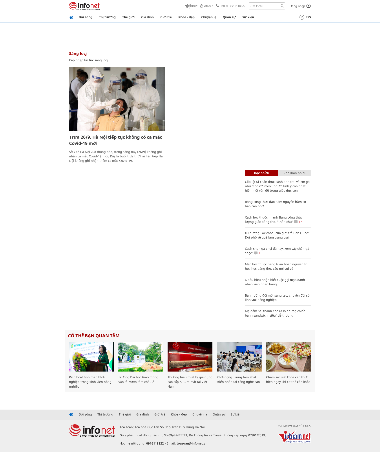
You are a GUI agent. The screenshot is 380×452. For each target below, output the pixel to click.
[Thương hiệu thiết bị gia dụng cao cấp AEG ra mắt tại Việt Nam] (190, 357)
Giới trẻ (166, 17)
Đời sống (85, 17)
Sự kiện (248, 17)
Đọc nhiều (261, 173)
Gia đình (147, 17)
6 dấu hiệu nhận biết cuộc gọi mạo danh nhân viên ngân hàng (275, 282)
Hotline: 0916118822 (232, 6)
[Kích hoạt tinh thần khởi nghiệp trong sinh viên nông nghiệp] (91, 357)
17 (300, 222)
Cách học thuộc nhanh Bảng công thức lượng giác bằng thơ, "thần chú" (273, 219)
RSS (308, 17)
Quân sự (229, 17)
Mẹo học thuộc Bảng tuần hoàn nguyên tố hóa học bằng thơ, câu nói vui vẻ (276, 266)
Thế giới (128, 17)
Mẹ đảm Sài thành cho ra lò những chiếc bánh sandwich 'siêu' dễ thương (275, 313)
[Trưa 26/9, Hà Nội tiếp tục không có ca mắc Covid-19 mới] (117, 99)
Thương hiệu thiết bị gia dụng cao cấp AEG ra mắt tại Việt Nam (190, 381)
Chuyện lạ (208, 17)
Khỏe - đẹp (186, 17)
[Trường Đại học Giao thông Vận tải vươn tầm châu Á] (140, 357)
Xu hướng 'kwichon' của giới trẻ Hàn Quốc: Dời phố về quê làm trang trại (277, 235)
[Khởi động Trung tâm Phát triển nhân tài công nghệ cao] (239, 357)
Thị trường (107, 17)
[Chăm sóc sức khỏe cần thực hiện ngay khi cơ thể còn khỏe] (288, 357)
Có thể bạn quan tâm (94, 336)
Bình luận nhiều (294, 173)
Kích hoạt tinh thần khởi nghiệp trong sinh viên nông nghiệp (90, 381)
